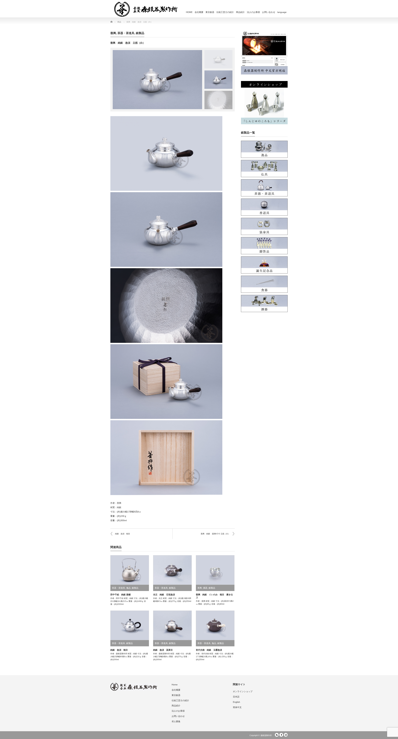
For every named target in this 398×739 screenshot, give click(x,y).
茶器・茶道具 (126, 33)
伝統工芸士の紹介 (225, 12)
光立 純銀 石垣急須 (164, 594)
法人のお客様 (253, 12)
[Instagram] (286, 735)
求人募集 (176, 721)
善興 (113, 33)
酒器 (205, 588)
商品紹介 (240, 12)
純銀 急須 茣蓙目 (163, 650)
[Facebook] (281, 735)
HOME (189, 12)
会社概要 (199, 12)
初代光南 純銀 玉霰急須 (209, 650)
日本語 (236, 696)
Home (175, 684)
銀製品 (140, 33)
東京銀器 (210, 12)
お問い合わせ (268, 12)
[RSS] (277, 735)
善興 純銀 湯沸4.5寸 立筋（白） (215, 534)
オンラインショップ (242, 691)
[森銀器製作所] (148, 9)
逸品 (128, 588)
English (236, 702)
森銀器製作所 (266, 735)
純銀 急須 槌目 (122, 534)
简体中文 (237, 707)
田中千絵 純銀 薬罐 (120, 594)
